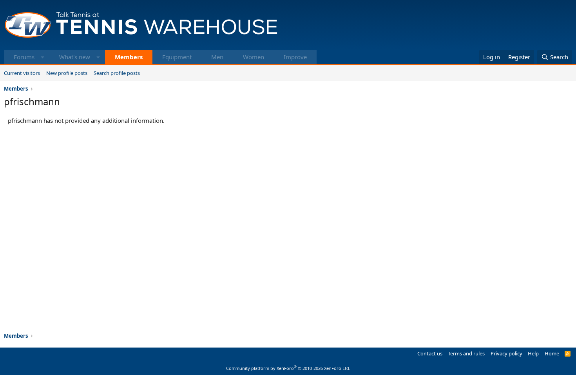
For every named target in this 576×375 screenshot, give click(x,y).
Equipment (177, 57)
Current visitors (22, 72)
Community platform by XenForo (288, 368)
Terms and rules (466, 353)
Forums (24, 57)
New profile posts (66, 72)
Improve (295, 57)
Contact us (429, 353)
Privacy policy (506, 353)
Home (552, 353)
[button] (42, 57)
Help (533, 353)
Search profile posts (117, 72)
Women (253, 57)
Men (217, 57)
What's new (74, 57)
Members (129, 57)
